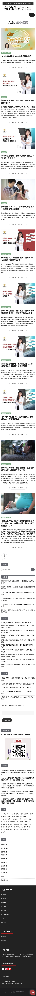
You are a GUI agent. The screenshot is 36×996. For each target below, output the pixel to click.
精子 (7, 829)
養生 (28, 829)
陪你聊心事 (4, 880)
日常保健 (4, 866)
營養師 (3, 827)
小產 (20, 819)
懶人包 (3, 822)
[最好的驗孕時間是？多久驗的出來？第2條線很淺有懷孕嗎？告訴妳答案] (18, 346)
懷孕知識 (8, 52)
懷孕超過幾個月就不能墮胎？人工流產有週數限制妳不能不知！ (17, 660)
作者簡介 (3, 922)
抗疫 (17, 822)
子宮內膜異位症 (5, 819)
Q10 (8, 814)
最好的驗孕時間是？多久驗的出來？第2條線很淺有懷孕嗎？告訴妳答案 (17, 365)
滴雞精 (25, 824)
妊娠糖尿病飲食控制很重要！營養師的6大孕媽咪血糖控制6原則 (17, 259)
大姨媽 (13, 816)
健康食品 (26, 814)
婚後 (17, 816)
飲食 (24, 829)
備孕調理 (4, 52)
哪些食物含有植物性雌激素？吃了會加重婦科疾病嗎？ (17, 646)
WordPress (28, 992)
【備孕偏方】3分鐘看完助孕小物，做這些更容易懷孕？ (17, 698)
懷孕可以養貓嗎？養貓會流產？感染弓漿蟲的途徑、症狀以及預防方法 (17, 469)
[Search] (33, 569)
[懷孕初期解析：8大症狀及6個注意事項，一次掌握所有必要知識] (18, 189)
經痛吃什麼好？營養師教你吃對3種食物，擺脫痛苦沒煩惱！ (18, 641)
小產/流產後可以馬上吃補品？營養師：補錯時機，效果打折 (17, 651)
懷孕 (7, 822)
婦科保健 (4, 852)
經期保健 (4, 855)
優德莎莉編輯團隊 (8, 770)
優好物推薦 (4, 848)
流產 (21, 824)
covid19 (3, 814)
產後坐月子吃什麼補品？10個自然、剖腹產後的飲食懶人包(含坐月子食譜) (17, 656)
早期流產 (27, 822)
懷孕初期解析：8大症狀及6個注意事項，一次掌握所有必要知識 (17, 208)
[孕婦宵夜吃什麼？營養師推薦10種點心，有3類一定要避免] (18, 138)
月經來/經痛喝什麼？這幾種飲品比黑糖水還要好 (16, 623)
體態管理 (3, 832)
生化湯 (13, 827)
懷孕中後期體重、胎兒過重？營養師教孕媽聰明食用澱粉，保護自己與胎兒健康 (17, 312)
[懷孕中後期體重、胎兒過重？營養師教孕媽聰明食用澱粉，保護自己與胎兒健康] (18, 293)
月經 (11, 824)
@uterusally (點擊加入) (11, 981)
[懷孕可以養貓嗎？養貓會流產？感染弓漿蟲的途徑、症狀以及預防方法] (18, 450)
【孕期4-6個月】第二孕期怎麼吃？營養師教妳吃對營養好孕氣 (17, 418)
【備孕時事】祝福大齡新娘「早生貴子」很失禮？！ (17, 688)
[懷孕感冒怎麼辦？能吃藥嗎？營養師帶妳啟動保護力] (18, 83)
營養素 (8, 827)
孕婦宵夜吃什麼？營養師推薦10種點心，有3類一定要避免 (17, 157)
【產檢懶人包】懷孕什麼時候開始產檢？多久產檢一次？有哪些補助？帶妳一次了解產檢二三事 (17, 523)
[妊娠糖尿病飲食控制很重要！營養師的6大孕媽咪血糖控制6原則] (18, 240)
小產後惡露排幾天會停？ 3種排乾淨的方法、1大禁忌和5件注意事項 (17, 627)
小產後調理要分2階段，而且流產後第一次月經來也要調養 (18, 665)
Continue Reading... (18, 67)
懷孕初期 (12, 822)
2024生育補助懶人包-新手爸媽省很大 (16, 56)
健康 (21, 814)
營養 (29, 824)
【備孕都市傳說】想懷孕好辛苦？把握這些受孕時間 (17, 684)
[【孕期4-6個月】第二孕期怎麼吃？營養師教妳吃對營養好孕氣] (18, 399)
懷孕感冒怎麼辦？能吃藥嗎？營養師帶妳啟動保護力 (17, 102)
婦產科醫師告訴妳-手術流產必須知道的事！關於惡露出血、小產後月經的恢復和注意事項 (17, 786)
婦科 (21, 816)
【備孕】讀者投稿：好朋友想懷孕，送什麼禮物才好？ (17, 692)
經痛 (11, 829)
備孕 (31, 814)
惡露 (30, 819)
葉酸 (17, 829)
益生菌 (3, 829)
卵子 (8, 816)
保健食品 (16, 814)
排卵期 (22, 822)
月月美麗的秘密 (5, 914)
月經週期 (16, 824)
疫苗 (28, 827)
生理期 (18, 827)
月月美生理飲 (5, 824)
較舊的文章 (4, 556)
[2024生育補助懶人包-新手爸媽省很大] (18, 39)
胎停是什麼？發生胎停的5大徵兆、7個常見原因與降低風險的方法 (17, 631)
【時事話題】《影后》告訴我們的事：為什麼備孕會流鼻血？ (18, 679)
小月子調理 (14, 819)
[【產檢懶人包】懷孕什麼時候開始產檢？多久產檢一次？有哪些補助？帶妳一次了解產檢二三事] (18, 503)
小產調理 (24, 819)
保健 (12, 814)
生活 (2, 876)
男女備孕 (23, 827)
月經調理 (4, 873)
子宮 (24, 816)
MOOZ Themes (14, 992)
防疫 (21, 829)
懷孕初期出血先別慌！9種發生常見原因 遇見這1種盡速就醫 (17, 636)
